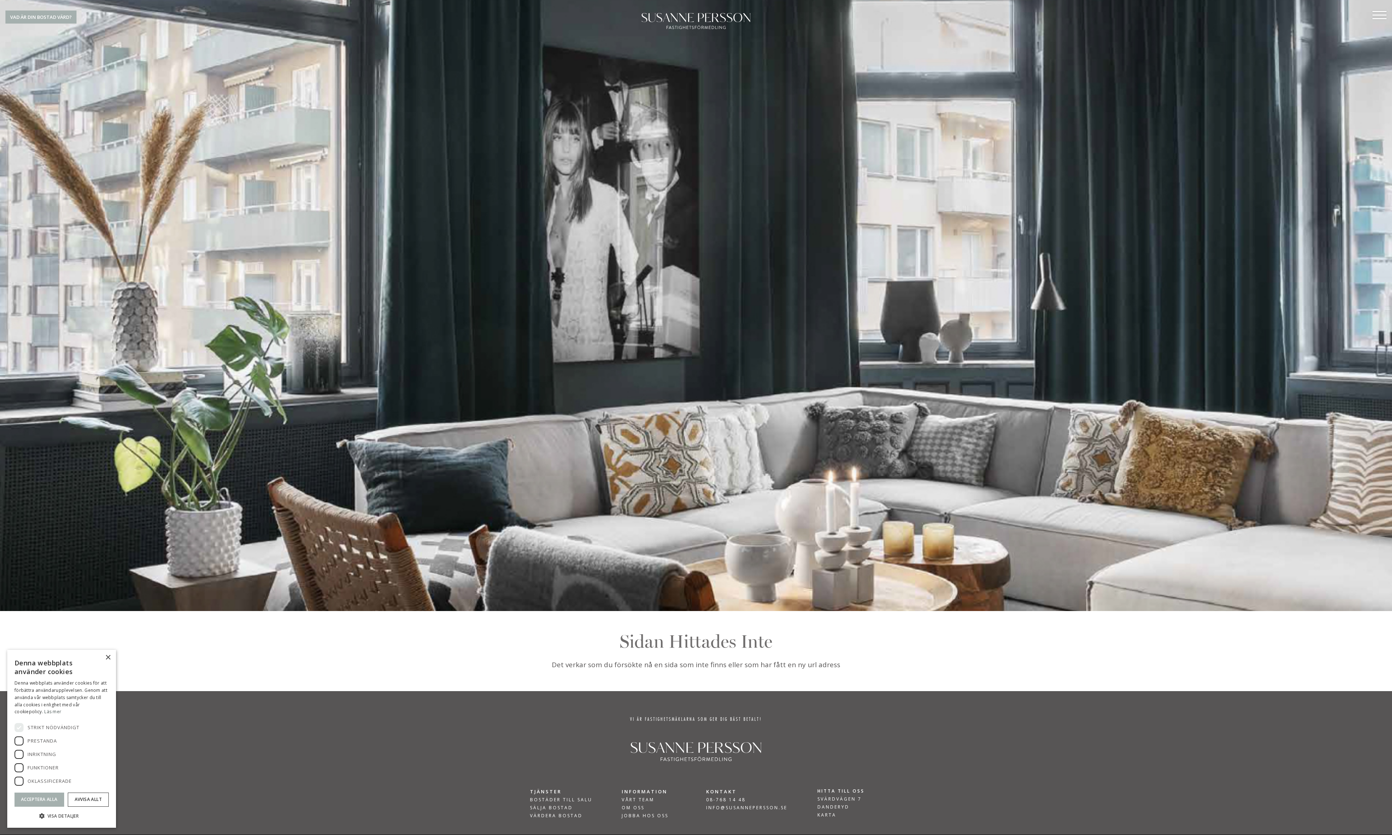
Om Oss (633, 807)
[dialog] (61, 739)
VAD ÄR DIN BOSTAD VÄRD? (41, 17)
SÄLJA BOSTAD (551, 807)
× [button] (108, 657)
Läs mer (52, 712)
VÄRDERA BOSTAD (556, 815)
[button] (61, 816)
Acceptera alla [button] (39, 799)
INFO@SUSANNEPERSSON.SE (746, 808)
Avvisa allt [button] (88, 799)
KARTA (826, 815)
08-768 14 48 (726, 800)
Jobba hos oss (645, 815)
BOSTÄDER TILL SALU (561, 799)
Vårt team (638, 799)
